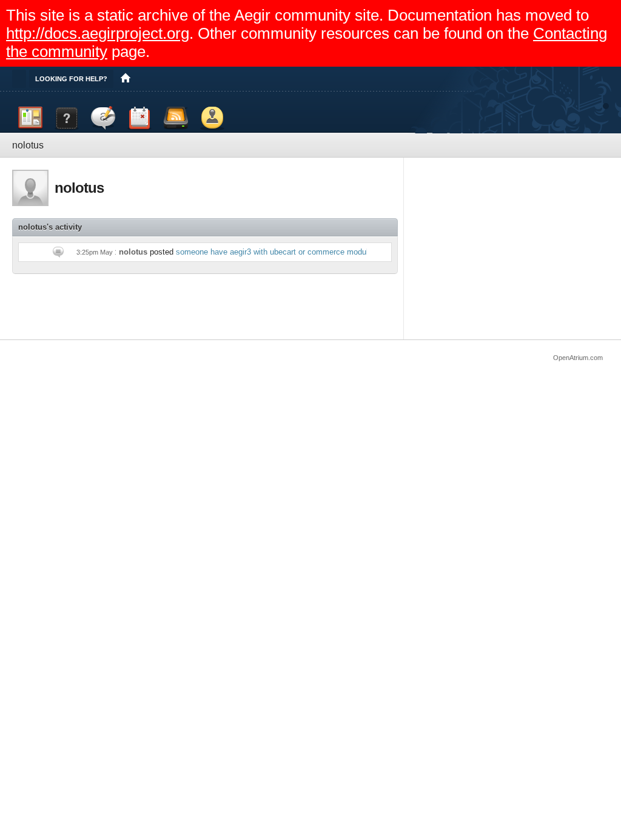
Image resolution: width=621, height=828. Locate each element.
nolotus (133, 251)
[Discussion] (103, 118)
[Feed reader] (176, 118)
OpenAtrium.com (578, 357)
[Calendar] (139, 118)
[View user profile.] (30, 188)
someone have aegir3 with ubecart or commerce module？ (278, 251)
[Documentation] (67, 118)
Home (125, 79)
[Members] (212, 118)
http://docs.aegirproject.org (97, 33)
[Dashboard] (30, 118)
